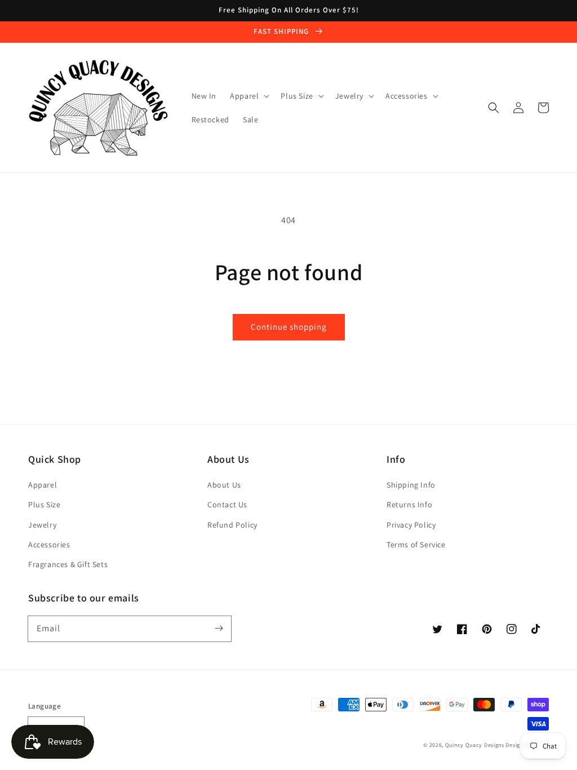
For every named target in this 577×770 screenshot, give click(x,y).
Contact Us (227, 504)
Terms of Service (416, 544)
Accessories (49, 544)
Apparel (42, 485)
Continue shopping (289, 326)
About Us (224, 485)
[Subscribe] (218, 628)
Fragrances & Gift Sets (68, 564)
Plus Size (44, 504)
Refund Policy (232, 525)
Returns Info (409, 504)
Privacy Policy (411, 525)
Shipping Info (411, 485)
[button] (493, 107)
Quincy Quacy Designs (474, 745)
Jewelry (42, 525)
